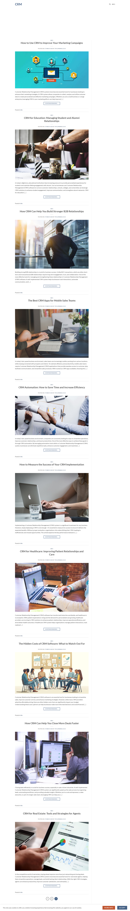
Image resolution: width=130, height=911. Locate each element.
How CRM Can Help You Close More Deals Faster (52, 723)
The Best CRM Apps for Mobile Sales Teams (51, 300)
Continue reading (52, 103)
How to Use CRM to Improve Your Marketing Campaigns (52, 42)
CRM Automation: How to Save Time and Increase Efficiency (52, 387)
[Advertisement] (65, 22)
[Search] (110, 4)
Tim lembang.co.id (60, 48)
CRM (18, 4)
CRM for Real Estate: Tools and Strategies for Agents (52, 813)
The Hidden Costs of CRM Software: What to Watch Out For (52, 643)
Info (113, 4)
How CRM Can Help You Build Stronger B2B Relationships (52, 211)
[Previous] (47, 898)
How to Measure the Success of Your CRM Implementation (52, 464)
